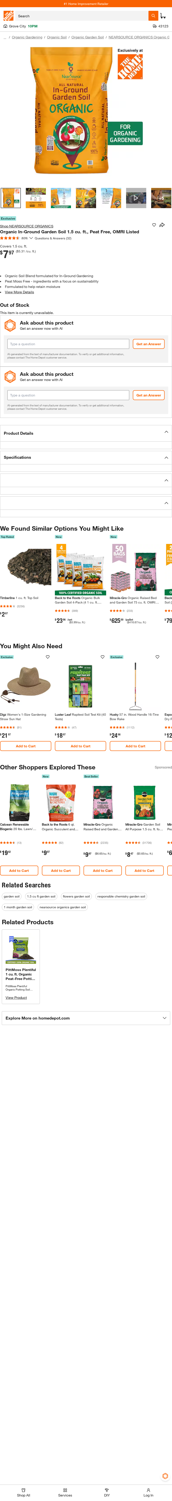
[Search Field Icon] (153, 16)
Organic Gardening (27, 37)
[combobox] (81, 15)
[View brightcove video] (136, 198)
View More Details (19, 292)
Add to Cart (26, 746)
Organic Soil (57, 37)
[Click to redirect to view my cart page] (163, 15)
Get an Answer (148, 344)
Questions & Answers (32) (53, 238)
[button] (86, 433)
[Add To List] (154, 225)
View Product (16, 997)
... (5, 38)
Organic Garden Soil (87, 37)
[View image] (11, 198)
